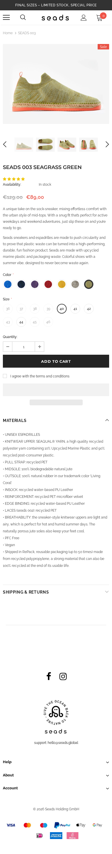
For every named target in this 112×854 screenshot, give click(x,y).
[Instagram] (63, 676)
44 (21, 322)
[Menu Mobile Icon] (6, 17)
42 (89, 309)
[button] (14, 179)
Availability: (12, 185)
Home (8, 33)
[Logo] (55, 17)
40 (62, 309)
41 (75, 309)
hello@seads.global (63, 743)
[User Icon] (84, 18)
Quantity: (10, 337)
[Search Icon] (23, 17)
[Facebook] (48, 676)
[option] (56, 84)
